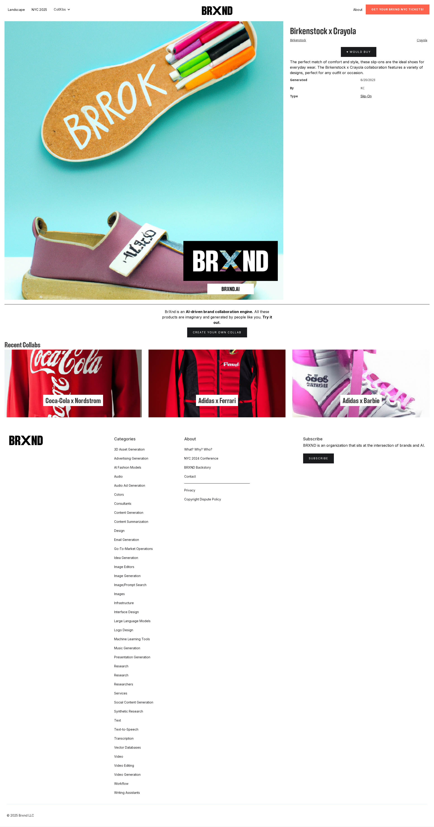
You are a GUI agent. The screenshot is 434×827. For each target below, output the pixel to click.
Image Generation (127, 576)
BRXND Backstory (197, 467)
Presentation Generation (132, 657)
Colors (119, 494)
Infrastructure (124, 603)
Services (120, 693)
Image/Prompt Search (130, 585)
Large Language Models (132, 621)
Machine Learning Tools (132, 639)
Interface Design (126, 612)
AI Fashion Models (127, 467)
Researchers (123, 684)
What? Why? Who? (198, 449)
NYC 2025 (39, 10)
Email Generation (126, 540)
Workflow (121, 783)
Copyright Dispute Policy (202, 499)
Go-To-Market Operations (133, 549)
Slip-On (366, 96)
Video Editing (124, 765)
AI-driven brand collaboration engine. (219, 311)
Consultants (122, 503)
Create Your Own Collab (217, 332)
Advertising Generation (131, 458)
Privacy (189, 490)
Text (117, 720)
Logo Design (123, 630)
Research (121, 666)
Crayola (422, 40)
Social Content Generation (133, 702)
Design (119, 531)
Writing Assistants (127, 792)
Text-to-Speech (126, 729)
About (357, 10)
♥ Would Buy (359, 52)
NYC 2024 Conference (201, 458)
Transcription (124, 738)
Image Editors (124, 567)
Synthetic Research (128, 711)
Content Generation (128, 512)
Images (119, 594)
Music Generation (127, 648)
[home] (217, 10)
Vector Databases (127, 747)
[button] (62, 9)
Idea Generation (126, 558)
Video (118, 756)
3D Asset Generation (129, 449)
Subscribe (318, 458)
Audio (118, 476)
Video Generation (127, 774)
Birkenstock (298, 40)
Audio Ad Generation (129, 485)
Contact (190, 476)
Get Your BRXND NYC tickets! (397, 9)
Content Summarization (131, 521)
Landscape (16, 10)
